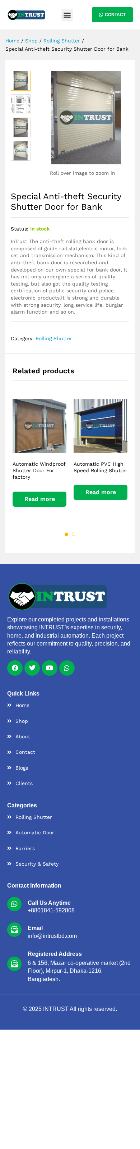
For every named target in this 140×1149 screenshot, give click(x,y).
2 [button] (73, 534)
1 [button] (66, 534)
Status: (19, 229)
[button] (67, 15)
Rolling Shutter (54, 338)
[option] (39, 459)
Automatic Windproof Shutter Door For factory (39, 470)
